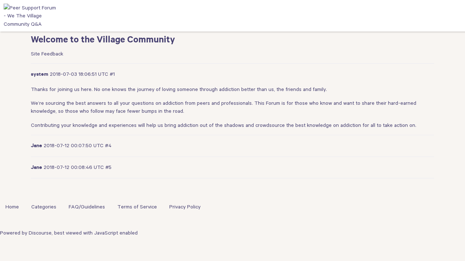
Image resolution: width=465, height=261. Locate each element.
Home (12, 207)
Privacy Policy (185, 207)
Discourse (40, 233)
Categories (43, 207)
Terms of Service (137, 207)
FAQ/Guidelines (87, 207)
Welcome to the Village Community (103, 41)
